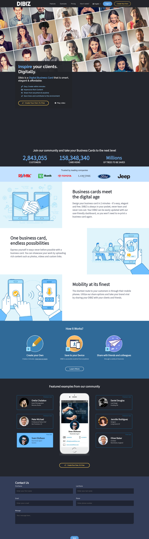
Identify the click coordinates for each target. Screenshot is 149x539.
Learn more (75, 369)
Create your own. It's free (35, 103)
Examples (63, 4)
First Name (18, 486)
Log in (108, 4)
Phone (78, 498)
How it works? (84, 4)
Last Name (79, 486)
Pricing (73, 4)
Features (53, 4)
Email (17, 498)
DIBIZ (24, 4)
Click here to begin (41, 359)
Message (18, 511)
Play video (61, 103)
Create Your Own (122, 4)
